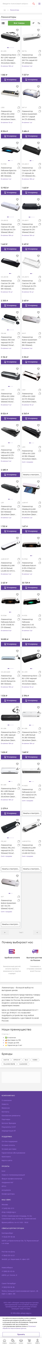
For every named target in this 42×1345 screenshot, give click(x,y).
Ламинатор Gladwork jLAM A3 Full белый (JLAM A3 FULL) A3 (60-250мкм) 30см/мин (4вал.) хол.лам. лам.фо (29, 849)
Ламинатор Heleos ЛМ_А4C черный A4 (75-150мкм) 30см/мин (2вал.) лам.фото (8, 849)
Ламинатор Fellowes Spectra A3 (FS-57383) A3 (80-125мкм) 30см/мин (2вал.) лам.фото (8, 172)
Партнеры (6, 1119)
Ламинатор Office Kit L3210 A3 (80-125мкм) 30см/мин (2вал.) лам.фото (29, 455)
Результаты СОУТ (9, 1127)
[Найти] (33, 3)
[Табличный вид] (3, 23)
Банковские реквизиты (11, 1116)
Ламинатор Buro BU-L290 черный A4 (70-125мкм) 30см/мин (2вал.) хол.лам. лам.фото (8, 59)
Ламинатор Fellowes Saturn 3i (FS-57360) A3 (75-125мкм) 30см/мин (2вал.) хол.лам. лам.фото (29, 567)
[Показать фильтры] (39, 23)
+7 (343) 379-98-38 (8, 1237)
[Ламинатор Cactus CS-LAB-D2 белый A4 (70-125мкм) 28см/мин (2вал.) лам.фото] (10, 206)
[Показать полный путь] (4, 10)
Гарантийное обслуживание (13, 1153)
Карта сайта (7, 1160)
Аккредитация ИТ (9, 1131)
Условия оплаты (8, 1145)
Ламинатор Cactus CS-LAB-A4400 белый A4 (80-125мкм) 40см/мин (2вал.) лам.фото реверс (8, 680)
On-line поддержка (9, 1141)
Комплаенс (6, 1157)
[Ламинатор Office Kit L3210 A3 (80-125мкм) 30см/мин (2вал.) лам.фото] (31, 432)
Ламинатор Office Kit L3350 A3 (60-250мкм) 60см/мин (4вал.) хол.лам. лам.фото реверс (8, 115)
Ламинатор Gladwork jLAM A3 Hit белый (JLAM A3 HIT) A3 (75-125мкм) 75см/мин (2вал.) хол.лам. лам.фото (8, 567)
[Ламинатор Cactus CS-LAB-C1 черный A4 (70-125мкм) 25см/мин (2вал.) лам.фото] (31, 150)
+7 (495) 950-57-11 (8, 1208)
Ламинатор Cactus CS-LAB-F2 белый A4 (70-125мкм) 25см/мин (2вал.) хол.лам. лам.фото (29, 285)
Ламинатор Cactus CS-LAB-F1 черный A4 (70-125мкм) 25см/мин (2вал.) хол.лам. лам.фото (30, 228)
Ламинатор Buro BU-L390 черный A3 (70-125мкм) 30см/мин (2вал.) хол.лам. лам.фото (29, 680)
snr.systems (6, 1190)
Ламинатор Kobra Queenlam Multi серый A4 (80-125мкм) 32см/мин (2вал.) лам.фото (29, 341)
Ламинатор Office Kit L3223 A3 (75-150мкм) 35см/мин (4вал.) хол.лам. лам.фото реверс (29, 397)
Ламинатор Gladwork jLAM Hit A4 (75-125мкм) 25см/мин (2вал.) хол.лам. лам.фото (29, 510)
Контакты (5, 1112)
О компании (7, 1100)
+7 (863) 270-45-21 (8, 1255)
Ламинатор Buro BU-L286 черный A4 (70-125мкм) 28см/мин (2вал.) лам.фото (8, 736)
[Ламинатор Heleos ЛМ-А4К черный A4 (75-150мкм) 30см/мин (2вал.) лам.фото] (10, 319)
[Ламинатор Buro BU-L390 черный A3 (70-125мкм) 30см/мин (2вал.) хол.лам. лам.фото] (31, 658)
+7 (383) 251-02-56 (8, 1271)
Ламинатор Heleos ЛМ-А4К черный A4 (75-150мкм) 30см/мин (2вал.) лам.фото (8, 341)
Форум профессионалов (12, 1179)
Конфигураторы (8, 1194)
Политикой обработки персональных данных (19, 1327)
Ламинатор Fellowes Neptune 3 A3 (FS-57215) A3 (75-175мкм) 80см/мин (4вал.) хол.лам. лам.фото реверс (29, 623)
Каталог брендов (9, 1123)
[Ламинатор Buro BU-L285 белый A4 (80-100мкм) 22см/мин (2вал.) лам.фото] (31, 714)
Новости (5, 1104)
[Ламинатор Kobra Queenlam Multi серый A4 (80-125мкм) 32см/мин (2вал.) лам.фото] (31, 319)
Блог (3, 1171)
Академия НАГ (7, 1183)
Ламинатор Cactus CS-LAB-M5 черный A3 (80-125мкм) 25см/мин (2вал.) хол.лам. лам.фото (8, 285)
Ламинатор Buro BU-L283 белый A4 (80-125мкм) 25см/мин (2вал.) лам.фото (8, 792)
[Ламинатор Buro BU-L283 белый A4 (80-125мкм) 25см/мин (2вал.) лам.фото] (10, 770)
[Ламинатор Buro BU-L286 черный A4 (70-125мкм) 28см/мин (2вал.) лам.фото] (10, 714)
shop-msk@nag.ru (9, 1212)
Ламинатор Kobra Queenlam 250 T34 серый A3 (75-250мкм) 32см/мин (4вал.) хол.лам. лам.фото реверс (29, 59)
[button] (39, 3)
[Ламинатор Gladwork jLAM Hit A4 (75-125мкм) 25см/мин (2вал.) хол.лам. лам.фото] (31, 488)
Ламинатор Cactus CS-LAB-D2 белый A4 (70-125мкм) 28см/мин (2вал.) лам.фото (8, 228)
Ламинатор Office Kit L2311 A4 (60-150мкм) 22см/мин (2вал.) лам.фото (8, 510)
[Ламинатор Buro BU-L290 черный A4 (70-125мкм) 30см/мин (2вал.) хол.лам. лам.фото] (10, 37)
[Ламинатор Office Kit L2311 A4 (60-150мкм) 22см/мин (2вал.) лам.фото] (10, 488)
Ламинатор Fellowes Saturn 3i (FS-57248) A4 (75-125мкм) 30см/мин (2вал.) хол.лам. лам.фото (8, 623)
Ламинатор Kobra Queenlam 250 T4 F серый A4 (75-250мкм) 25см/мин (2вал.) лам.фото (29, 115)
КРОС (4, 1186)
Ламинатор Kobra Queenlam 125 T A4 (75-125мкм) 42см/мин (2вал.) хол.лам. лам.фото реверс (8, 904)
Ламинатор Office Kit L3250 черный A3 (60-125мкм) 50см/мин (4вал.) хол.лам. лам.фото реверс (7, 397)
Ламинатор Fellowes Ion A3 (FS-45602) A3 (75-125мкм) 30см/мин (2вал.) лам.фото (29, 793)
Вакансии (6, 1108)
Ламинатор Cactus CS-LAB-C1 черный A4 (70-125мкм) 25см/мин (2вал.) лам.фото (30, 172)
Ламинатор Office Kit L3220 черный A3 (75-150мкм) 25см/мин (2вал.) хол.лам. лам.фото (7, 454)
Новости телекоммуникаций (13, 1175)
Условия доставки (9, 1149)
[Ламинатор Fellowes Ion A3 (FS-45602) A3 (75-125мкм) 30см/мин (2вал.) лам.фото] (31, 771)
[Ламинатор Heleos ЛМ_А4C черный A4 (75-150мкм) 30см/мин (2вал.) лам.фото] (10, 827)
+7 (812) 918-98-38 (8, 1287)
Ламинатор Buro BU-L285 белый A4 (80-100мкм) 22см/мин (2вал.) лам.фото (29, 736)
